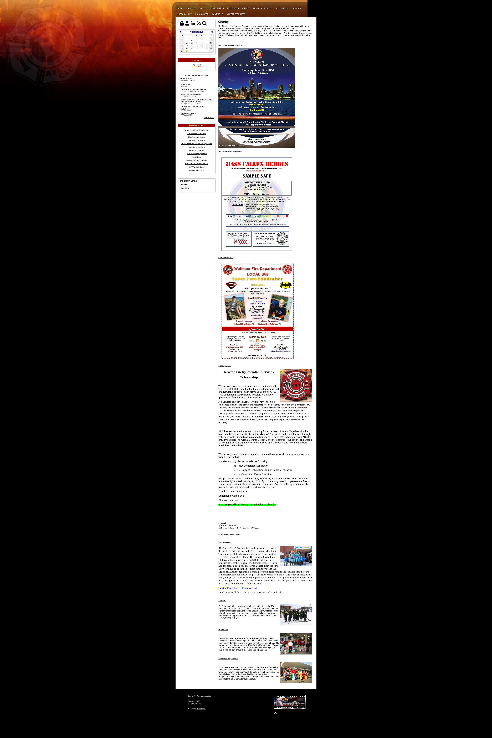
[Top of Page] (275, 713)
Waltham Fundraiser (225, 258)
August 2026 (196, 32)
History (202, 8)
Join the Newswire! (186, 78)
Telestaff (184, 184)
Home (180, 8)
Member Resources (236, 14)
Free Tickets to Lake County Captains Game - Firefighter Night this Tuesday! (196, 100)
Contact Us (217, 14)
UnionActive (201, 709)
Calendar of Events (262, 8)
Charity (246, 8)
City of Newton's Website (196, 137)
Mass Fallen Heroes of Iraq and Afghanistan (196, 144)
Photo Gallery (184, 14)
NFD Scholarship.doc (228, 525)
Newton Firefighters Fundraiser (229, 534)
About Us (190, 8)
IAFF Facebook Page (196, 167)
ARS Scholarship (224, 366)
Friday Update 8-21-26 (188, 113)
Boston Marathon (224, 542)
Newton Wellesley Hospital (228, 659)
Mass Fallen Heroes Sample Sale (230, 152)
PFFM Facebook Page (196, 170)
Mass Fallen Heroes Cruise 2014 (230, 45)
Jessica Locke (197, 157)
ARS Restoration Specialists (197, 154)
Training (297, 8)
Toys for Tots (223, 630)
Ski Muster (222, 601)
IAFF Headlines (282, 8)
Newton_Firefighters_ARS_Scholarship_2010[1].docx (240, 528)
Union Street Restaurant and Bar (196, 164)
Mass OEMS (185, 188)
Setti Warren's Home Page (196, 134)
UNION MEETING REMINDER (191, 95)
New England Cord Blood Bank (197, 160)
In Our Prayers (186, 85)
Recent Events (217, 8)
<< (181, 32)
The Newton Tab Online (196, 140)
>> (212, 32)
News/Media (233, 8)
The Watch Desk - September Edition (193, 90)
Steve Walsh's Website (196, 150)
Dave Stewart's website (197, 147)
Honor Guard (201, 14)
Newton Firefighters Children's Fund (196, 130)
